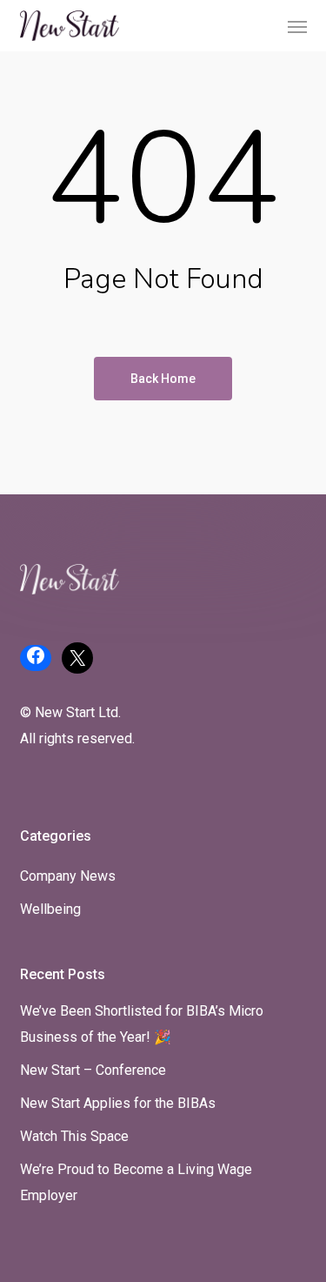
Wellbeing (50, 909)
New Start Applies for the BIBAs (118, 1103)
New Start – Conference (93, 1070)
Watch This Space (74, 1136)
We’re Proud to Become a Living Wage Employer (136, 1182)
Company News (68, 876)
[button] (297, 26)
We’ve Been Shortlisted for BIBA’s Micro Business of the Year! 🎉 (141, 1024)
